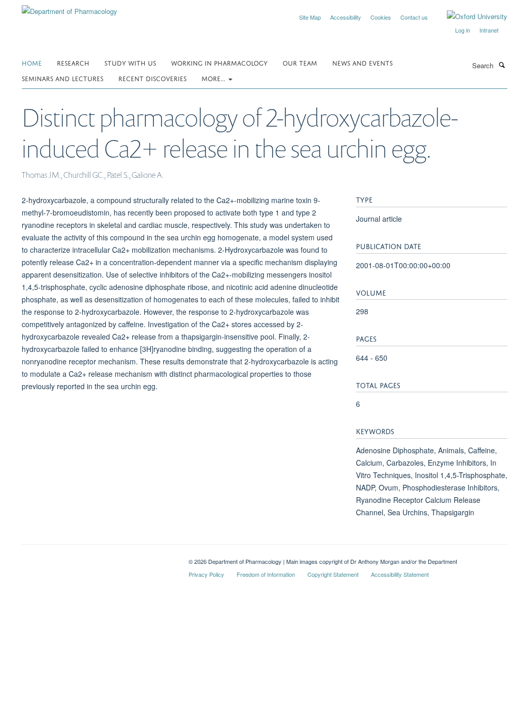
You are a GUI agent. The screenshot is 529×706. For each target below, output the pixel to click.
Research (73, 62)
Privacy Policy (206, 574)
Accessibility (345, 17)
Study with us (130, 62)
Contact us (414, 17)
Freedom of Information (266, 574)
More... (214, 78)
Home (32, 62)
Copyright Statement (333, 574)
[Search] (501, 64)
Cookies (380, 17)
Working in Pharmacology (219, 62)
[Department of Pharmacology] (69, 7)
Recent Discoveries (152, 78)
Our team (300, 62)
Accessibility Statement (400, 574)
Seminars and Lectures (62, 78)
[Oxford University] (469, 16)
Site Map (310, 17)
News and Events (362, 62)
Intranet (489, 30)
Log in (462, 30)
